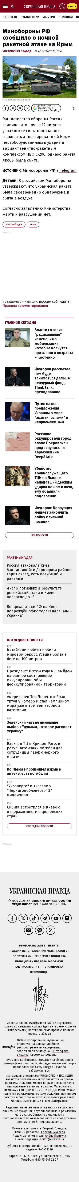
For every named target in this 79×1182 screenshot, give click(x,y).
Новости (10, 17)
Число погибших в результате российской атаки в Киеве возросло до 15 (34, 592)
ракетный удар (14, 224)
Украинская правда (17, 51)
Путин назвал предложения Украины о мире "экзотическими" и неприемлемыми (51, 412)
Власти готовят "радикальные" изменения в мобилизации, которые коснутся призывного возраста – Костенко (54, 344)
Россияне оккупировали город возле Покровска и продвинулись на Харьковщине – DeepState (53, 445)
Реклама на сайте (32, 945)
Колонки (66, 17)
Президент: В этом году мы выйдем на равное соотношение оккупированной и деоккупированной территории (39, 678)
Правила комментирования (25, 306)
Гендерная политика (50, 956)
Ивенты (53, 945)
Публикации (29, 17)
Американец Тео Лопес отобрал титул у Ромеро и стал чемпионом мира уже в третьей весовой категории (38, 703)
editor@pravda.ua (52, 1139)
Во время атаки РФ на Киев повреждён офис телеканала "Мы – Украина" (39, 611)
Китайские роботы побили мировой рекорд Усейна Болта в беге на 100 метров (37, 654)
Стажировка (54, 966)
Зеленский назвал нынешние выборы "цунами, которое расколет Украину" (39, 726)
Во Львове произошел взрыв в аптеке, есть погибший (34, 771)
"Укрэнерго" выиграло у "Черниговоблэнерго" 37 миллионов (29, 790)
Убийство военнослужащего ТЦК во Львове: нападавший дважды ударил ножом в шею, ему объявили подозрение (54, 482)
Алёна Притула (55, 1135)
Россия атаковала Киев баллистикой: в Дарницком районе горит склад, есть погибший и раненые (39, 572)
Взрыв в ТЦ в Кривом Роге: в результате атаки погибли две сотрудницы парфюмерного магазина (35, 750)
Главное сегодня (20, 322)
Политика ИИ (22, 956)
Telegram (67, 170)
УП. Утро (49, 17)
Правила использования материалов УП (39, 950)
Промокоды (39, 972)
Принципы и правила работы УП (39, 961)
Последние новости (25, 640)
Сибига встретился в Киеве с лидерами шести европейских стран (34, 811)
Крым (33, 224)
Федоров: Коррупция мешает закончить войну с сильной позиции (53, 515)
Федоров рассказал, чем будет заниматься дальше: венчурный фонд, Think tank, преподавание (53, 380)
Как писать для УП (28, 966)
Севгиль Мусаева (53, 1132)
